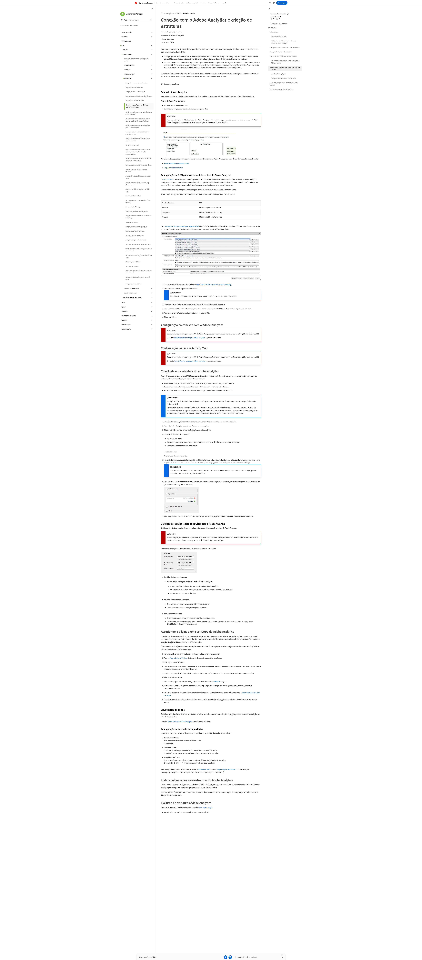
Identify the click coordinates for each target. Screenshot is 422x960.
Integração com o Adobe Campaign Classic (139, 165)
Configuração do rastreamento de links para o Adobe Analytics (139, 113)
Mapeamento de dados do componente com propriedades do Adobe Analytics (138, 120)
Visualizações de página (278, 74)
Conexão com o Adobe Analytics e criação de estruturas (137, 106)
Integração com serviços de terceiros (137, 83)
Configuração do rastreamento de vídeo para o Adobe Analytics (138, 126)
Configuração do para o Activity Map (281, 52)
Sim (274, 19)
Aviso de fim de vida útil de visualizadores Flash (138, 177)
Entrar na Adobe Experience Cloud (176, 163)
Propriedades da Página (178, 658)
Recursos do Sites (129, 65)
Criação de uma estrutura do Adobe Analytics (283, 56)
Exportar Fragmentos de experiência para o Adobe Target (139, 272)
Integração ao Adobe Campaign (135, 231)
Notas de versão (127, 32)
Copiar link (284, 23)
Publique (216, 681)
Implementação (126, 324)
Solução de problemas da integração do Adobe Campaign (138, 140)
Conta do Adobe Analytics (278, 36)
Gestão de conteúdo (130, 293)
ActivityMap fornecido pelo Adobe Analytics (189, 338)
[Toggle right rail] (269, 8)
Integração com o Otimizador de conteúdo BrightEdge (138, 217)
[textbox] (136, 20)
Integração (127, 78)
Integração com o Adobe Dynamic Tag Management (137, 184)
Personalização (129, 74)
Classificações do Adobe (133, 262)
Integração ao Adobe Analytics (135, 100)
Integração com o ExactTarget (135, 235)
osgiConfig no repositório (226, 769)
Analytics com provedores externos (136, 240)
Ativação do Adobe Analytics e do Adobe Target (138, 190)
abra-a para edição (205, 807)
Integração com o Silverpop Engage (136, 227)
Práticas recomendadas (131, 288)
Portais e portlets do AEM (133, 196)
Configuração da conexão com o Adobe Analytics (284, 47)
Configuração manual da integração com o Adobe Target (139, 250)
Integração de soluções (132, 266)
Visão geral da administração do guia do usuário (136, 60)
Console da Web (204, 769)
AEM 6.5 (177, 13)
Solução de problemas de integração (137, 211)
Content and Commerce (129, 316)
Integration (170, 39)
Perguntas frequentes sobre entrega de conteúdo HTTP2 (137, 133)
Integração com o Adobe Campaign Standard (136, 170)
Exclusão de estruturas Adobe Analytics (281, 89)
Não (280, 19)
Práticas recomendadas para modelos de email (138, 278)
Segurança (125, 36)
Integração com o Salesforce (134, 87)
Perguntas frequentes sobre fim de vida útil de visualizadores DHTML (138, 159)
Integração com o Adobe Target (135, 92)
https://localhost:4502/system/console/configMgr (213, 284)
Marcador (274, 23)
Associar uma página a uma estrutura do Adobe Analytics (285, 68)
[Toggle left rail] (152, 8)
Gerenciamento (126, 329)
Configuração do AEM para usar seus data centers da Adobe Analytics (283, 42)
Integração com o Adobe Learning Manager (139, 96)
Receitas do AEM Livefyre (133, 207)
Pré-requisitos (274, 32)
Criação (125, 50)
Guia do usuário (189, 13)
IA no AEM (124, 311)
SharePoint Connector (132, 145)
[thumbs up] (225, 957)
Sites (122, 45)
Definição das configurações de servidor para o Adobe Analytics (285, 62)
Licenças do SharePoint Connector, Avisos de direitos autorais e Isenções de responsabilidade (138, 151)
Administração (127, 54)
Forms (124, 307)
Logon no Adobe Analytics (173, 168)
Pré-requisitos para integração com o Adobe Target (139, 256)
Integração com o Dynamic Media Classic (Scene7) (138, 201)
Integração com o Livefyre (133, 284)
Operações (127, 69)
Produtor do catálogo (132, 222)
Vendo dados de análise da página (180, 721)
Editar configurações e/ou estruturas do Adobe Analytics (284, 84)
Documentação (166, 13)
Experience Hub (126, 41)
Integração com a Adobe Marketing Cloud (138, 244)
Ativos (124, 302)
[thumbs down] (230, 957)
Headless (124, 320)
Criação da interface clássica (132, 298)
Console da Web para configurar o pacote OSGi (182, 226)
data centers (167, 179)
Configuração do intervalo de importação (283, 78)
